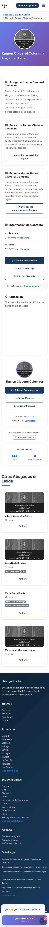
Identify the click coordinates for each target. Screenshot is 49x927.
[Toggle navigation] (43, 5)
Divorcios (6, 793)
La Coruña (7, 760)
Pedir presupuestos (27, 5)
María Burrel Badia (15, 593)
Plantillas (6, 713)
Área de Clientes (10, 840)
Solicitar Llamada (26, 276)
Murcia (5, 756)
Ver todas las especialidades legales (24, 208)
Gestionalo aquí (32, 286)
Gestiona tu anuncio (26, 437)
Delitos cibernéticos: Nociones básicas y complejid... (24, 867)
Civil (4, 789)
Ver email (24, 249)
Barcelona (7, 739)
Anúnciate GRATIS (11, 843)
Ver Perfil (23, 526)
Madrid (5, 736)
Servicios (6, 710)
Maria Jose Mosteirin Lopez (20, 650)
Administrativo (9, 810)
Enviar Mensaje (26, 268)
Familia (5, 786)
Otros (4, 814)
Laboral (6, 803)
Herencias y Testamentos (15, 800)
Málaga (5, 746)
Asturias (6, 763)
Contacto (6, 720)
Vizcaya (6, 753)
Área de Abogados (11, 836)
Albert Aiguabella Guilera (18, 516)
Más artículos (8, 895)
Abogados (7, 14)
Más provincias (10, 770)
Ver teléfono (23, 238)
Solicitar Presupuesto (25, 260)
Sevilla (5, 749)
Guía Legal (7, 717)
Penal (4, 796)
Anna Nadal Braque (15, 563)
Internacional (8, 807)
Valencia (6, 743)
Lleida (18, 14)
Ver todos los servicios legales (26, 157)
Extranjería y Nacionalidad (15, 817)
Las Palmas (7, 767)
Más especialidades (12, 821)
